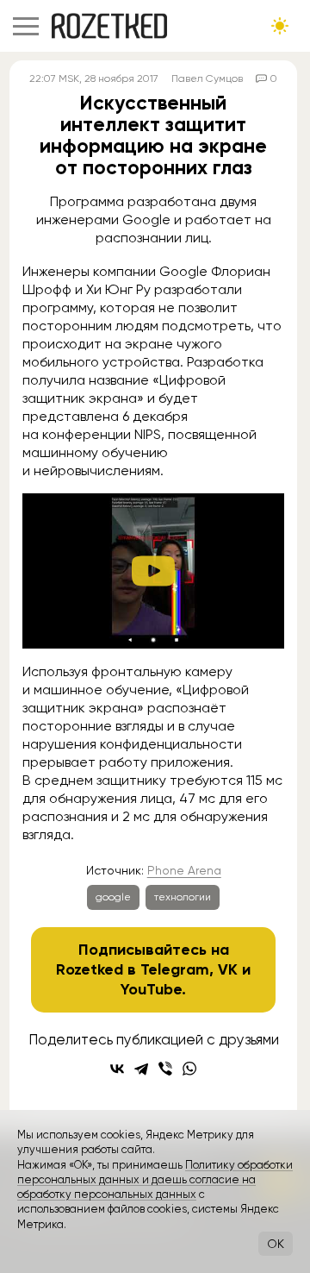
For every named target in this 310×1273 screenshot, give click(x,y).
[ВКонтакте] (117, 1068)
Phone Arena (184, 870)
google (113, 897)
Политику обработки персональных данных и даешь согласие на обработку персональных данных (155, 1179)
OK (275, 1244)
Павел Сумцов (207, 78)
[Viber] (165, 1068)
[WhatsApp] (189, 1068)
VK (228, 969)
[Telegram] (141, 1068)
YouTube (151, 989)
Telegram (174, 969)
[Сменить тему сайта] (280, 26)
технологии (182, 897)
